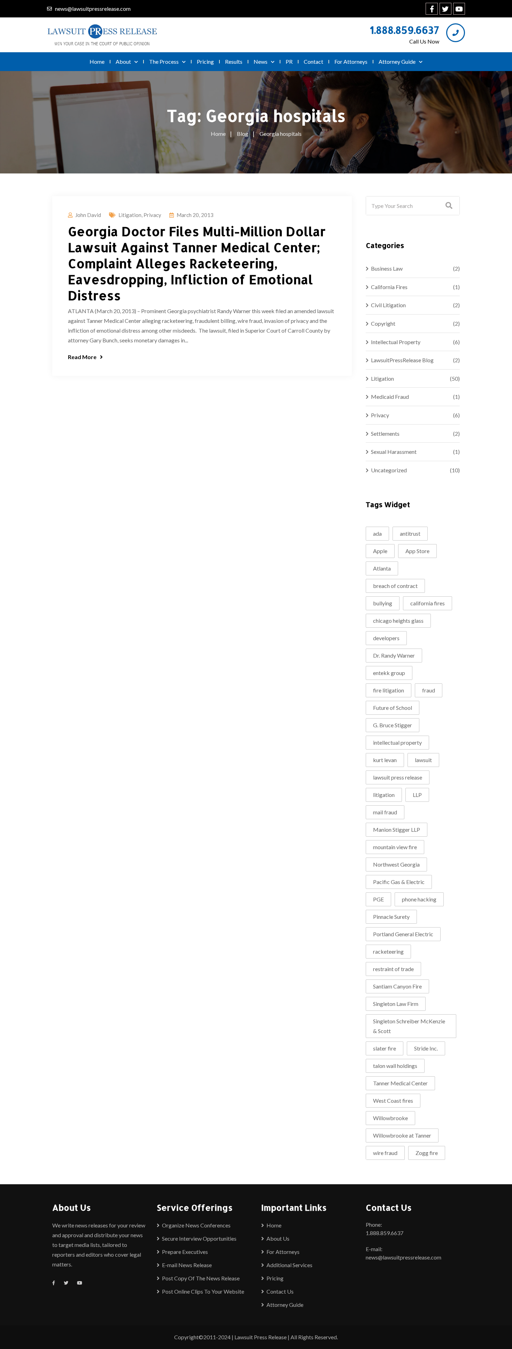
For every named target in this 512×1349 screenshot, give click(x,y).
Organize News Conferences (196, 1225)
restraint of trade (393, 969)
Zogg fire (427, 1152)
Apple (380, 551)
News (260, 61)
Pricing (205, 61)
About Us (277, 1238)
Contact (313, 61)
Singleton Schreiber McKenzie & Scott (409, 1026)
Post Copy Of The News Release (201, 1278)
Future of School (392, 707)
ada (377, 533)
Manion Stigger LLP (396, 829)
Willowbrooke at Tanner (402, 1135)
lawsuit (423, 760)
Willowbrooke (390, 1118)
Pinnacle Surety (391, 916)
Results (233, 61)
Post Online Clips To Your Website (203, 1291)
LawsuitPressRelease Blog (402, 360)
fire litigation (388, 690)
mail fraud (385, 812)
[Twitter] (445, 9)
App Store (417, 551)
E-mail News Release (187, 1265)
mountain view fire (395, 847)
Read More (82, 357)
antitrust (410, 533)
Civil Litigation (388, 305)
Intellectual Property (395, 342)
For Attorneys (350, 61)
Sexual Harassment (394, 451)
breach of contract (395, 585)
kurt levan (385, 760)
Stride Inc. (426, 1048)
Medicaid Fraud (390, 396)
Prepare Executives (185, 1251)
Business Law (387, 268)
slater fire (384, 1048)
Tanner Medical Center (400, 1083)
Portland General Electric (403, 934)
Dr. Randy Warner (394, 655)
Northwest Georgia (396, 864)
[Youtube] (459, 9)
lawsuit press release (397, 777)
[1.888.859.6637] (455, 32)
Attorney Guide (397, 61)
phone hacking (419, 899)
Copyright (383, 323)
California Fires (389, 287)
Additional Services (289, 1265)
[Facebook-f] (431, 9)
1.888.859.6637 (404, 30)
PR (289, 61)
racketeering (388, 951)
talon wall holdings (395, 1065)
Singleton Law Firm (395, 1003)
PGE (378, 899)
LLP (417, 794)
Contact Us (280, 1291)
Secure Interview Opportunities (199, 1238)
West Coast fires (393, 1100)
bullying (382, 603)
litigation (384, 794)
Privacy (152, 215)
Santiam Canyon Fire (397, 986)
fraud (428, 690)
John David (88, 215)
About (123, 61)
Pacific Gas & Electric (399, 881)
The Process (164, 61)
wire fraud (385, 1152)
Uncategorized (389, 470)
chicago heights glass (398, 620)
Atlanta (382, 568)
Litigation (129, 215)
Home (97, 61)
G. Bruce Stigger (392, 725)
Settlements (385, 433)
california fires (427, 603)
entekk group (389, 672)
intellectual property (397, 742)
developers (386, 638)
